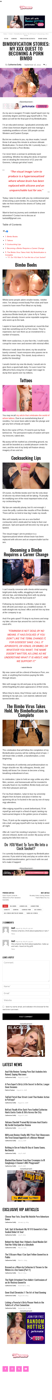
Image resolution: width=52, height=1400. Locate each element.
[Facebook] (5, 1369)
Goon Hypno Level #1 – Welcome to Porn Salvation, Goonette (12, 898)
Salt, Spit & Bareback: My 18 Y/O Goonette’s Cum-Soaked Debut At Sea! (26, 1231)
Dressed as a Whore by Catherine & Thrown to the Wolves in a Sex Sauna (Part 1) (26, 1269)
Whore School (42, 39)
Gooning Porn (26, 910)
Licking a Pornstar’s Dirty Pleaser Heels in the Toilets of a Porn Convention (24, 1304)
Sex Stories (38, 910)
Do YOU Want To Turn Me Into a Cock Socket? (28, 257)
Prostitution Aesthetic (27, 39)
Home (5, 34)
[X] (19, 1369)
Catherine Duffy (14, 65)
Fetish (11, 34)
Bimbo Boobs (12, 237)
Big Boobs (13, 906)
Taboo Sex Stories (32, 913)
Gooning (14, 39)
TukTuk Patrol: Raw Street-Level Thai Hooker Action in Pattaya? (27, 1098)
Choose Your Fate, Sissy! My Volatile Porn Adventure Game (27, 1218)
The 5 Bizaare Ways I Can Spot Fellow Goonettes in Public (26, 1256)
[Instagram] (12, 1369)
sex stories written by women (13, 913)
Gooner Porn (35, 906)
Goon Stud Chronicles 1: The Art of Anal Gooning (25, 1292)
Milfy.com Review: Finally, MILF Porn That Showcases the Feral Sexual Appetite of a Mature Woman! (27, 1136)
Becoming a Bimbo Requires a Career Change (25, 248)
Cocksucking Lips (14, 244)
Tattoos (10, 240)
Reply (13, 934)
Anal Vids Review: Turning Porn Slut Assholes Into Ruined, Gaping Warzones (26, 1073)
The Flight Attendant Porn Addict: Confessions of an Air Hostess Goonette (26, 1281)
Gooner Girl (23, 906)
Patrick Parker (10, 1090)
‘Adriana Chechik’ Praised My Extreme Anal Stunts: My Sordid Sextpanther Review (26, 1124)
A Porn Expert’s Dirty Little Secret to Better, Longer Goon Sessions (27, 1086)
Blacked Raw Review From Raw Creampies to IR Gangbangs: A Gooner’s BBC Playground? (25, 1162)
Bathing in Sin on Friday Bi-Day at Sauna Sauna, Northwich (25, 1149)
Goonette (7, 910)
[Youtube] (26, 1369)
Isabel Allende (27, 667)
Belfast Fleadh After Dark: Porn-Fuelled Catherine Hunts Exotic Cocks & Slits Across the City (26, 1111)
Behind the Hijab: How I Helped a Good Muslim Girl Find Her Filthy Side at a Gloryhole (26, 1243)
